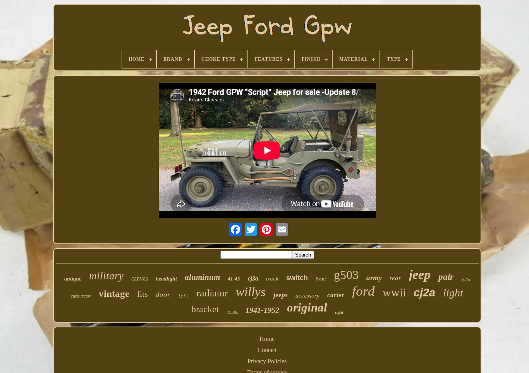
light (453, 293)
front (321, 279)
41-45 (234, 279)
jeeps (280, 295)
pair (445, 277)
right (339, 312)
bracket (205, 309)
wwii (394, 292)
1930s (232, 312)
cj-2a (465, 279)
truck (272, 278)
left (183, 296)
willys (251, 292)
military (106, 276)
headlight (166, 279)
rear (395, 278)
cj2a (424, 292)
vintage (114, 293)
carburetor (81, 296)
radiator (212, 293)
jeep (420, 274)
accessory (307, 296)
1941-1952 (262, 310)
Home (267, 338)
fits (142, 294)
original (307, 307)
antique (72, 279)
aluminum (202, 277)
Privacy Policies (267, 361)
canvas (139, 278)
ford (363, 291)
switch (297, 278)
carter (335, 295)
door (163, 295)
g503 (346, 275)
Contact (267, 350)
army (374, 278)
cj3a (253, 278)
